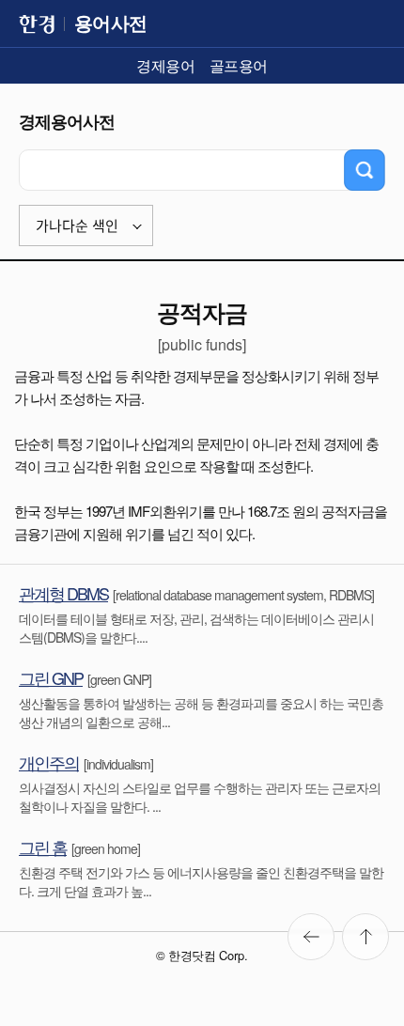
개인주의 (49, 762)
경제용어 (165, 65)
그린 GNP (51, 677)
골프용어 (239, 65)
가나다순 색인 (77, 226)
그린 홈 (43, 846)
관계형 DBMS (63, 593)
